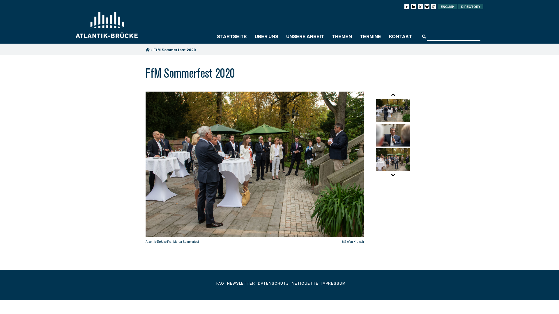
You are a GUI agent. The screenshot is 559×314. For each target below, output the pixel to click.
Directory (470, 6)
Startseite (232, 36)
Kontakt (400, 36)
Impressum (333, 283)
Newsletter (241, 283)
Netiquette (305, 283)
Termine (370, 36)
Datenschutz (273, 283)
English (447, 6)
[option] (255, 169)
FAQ (220, 283)
